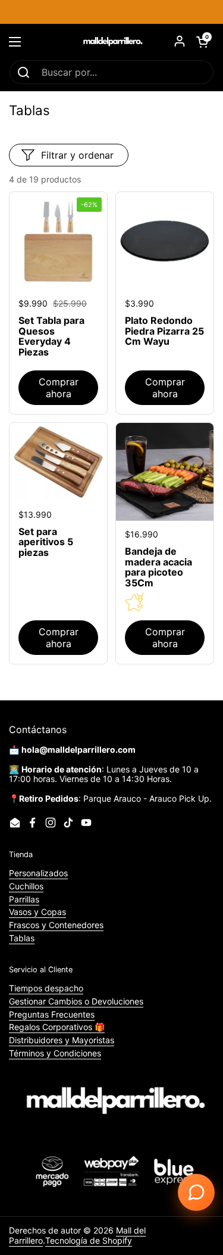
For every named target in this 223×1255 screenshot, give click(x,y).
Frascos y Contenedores (56, 925)
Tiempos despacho (46, 988)
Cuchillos (26, 886)
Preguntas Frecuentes (52, 1014)
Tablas (21, 938)
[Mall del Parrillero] (111, 42)
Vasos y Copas (37, 912)
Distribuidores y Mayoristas (61, 1040)
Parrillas (24, 899)
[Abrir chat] (196, 1192)
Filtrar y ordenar (77, 155)
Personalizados (38, 873)
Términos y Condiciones (55, 1053)
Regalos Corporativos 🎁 (57, 1027)
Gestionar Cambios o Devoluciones (76, 1001)
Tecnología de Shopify (88, 1240)
